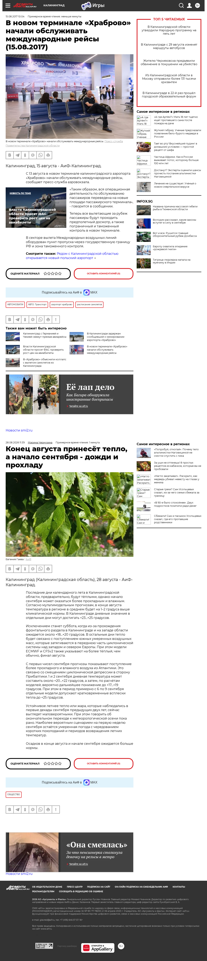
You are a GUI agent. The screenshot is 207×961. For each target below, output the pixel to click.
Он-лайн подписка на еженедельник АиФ (141, 887)
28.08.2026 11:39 (15, 442)
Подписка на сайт (98, 887)
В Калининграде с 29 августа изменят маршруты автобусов (169, 46)
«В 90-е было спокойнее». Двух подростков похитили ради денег (175, 504)
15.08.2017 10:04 (15, 16)
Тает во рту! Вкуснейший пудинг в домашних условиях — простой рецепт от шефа (175, 146)
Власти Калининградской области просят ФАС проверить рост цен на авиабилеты (43, 349)
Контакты (179, 887)
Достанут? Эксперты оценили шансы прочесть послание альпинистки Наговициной (177, 173)
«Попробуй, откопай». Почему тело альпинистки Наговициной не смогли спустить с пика (176, 452)
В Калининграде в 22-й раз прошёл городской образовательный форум (169, 94)
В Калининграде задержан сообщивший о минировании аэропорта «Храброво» (105, 337)
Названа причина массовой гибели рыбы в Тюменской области (175, 208)
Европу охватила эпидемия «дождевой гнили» (170, 248)
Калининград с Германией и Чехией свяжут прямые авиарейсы (44, 335)
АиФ (28, 559)
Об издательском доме (47, 887)
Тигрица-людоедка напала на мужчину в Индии (171, 261)
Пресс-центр (74, 887)
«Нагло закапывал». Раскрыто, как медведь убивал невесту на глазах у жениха (176, 479)
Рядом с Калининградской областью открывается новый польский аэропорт (72, 256)
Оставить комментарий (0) (103, 273)
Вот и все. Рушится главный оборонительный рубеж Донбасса (175, 234)
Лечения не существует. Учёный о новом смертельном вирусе (175, 185)
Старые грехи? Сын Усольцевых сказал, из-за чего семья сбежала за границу (176, 492)
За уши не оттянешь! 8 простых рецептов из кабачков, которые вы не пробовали (177, 466)
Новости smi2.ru (19, 430)
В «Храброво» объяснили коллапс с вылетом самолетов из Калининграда (44, 362)
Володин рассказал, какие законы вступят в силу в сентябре (174, 221)
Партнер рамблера (67, 946)
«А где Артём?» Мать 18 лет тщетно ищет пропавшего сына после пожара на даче (176, 120)
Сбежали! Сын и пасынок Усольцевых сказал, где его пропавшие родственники (177, 519)
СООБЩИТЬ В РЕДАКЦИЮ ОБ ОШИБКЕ (81, 891)
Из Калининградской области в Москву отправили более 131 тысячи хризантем (169, 79)
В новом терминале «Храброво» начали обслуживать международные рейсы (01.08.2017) (98, 351)
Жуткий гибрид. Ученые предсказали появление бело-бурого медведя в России (177, 133)
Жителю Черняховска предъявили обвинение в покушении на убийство (169, 62)
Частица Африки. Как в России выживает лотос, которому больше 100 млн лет (176, 160)
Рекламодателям (43, 891)
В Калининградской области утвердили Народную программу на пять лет (169, 30)
